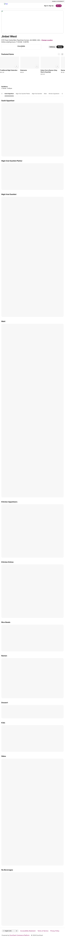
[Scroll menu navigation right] (62, 93)
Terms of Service (43, 931)
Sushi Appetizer (9, 93)
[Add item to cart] (16, 66)
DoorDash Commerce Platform (19, 935)
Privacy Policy (54, 931)
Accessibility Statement (28, 931)
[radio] (52, 46)
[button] (9, 65)
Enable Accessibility (58, 1)
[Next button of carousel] (62, 54)
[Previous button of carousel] (59, 54)
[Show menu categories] (2, 93)
